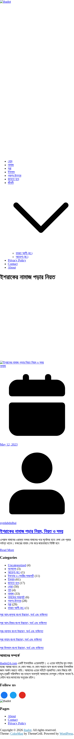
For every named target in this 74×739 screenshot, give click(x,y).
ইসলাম (11, 172)
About (12, 267)
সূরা (9, 168)
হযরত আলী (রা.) (24, 253)
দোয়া (10, 586)
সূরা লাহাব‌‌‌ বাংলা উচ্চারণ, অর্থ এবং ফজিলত (21, 639)
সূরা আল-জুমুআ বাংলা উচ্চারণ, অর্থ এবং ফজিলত (24, 614)
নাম (9, 590)
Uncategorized (17, 565)
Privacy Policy (17, 260)
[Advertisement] (37, 322)
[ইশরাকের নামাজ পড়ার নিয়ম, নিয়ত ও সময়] (22, 362)
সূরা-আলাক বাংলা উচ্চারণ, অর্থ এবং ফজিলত (21, 631)
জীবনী (11, 182)
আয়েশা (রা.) (22, 256)
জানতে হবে (13, 179)
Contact (13, 264)
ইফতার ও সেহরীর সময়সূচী (21, 576)
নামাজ (11, 165)
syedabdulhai (8, 523)
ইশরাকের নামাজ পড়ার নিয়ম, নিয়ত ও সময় (31, 531)
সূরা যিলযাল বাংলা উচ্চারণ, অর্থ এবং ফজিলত (22, 647)
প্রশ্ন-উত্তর (14, 175)
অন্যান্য (12, 568)
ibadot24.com (8, 663)
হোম (10, 161)
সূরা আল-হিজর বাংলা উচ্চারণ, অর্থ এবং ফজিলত (23, 623)
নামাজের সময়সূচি (16, 597)
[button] (41, 249)
